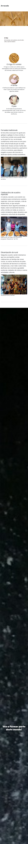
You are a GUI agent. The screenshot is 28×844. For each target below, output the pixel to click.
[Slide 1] (11, 46)
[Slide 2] (14, 46)
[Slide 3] (17, 46)
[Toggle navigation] (25, 5)
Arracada (5, 5)
